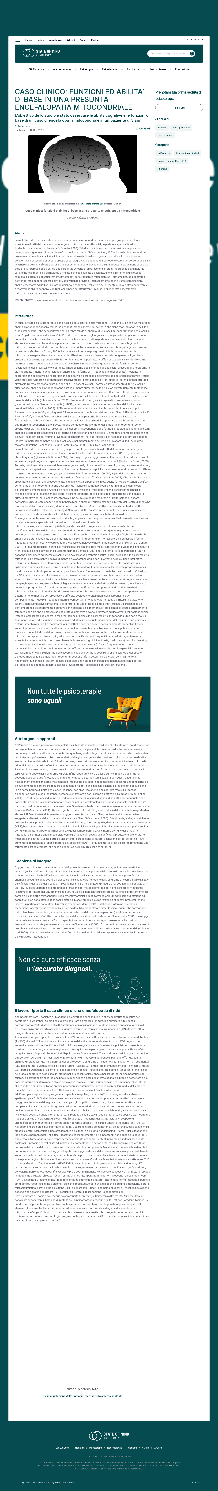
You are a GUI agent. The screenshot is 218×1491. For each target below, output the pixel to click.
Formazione (182, 69)
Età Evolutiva (36, 69)
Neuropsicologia (181, 127)
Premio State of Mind (187, 153)
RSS (141, 1469)
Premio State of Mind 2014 (91, 204)
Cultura (146, 1447)
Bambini (162, 127)
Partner (95, 40)
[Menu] (18, 40)
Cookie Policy (68, 1483)
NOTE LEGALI (81, 1469)
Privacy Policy (54, 1483)
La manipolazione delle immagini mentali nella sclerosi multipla (82, 1396)
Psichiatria (133, 69)
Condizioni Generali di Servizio (103, 1469)
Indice (40, 40)
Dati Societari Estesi (128, 1469)
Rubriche (162, 168)
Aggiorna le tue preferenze (33, 1483)
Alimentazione (62, 69)
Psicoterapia (109, 69)
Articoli (70, 40)
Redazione (24, 126)
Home (28, 40)
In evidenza (55, 40)
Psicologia (86, 69)
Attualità (158, 1447)
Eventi (82, 40)
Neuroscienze (157, 69)
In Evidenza (164, 153)
